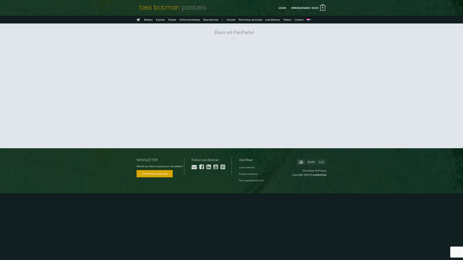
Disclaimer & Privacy (314, 170)
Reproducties (210, 19)
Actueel (231, 19)
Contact (299, 19)
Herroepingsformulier (251, 180)
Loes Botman (273, 19)
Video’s (287, 19)
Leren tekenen (247, 167)
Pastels (172, 19)
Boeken (148, 19)
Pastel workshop (248, 173)
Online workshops (189, 19)
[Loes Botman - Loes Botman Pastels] (173, 8)
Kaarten (160, 19)
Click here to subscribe (154, 173)
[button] (282, 8)
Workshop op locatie (250, 19)
